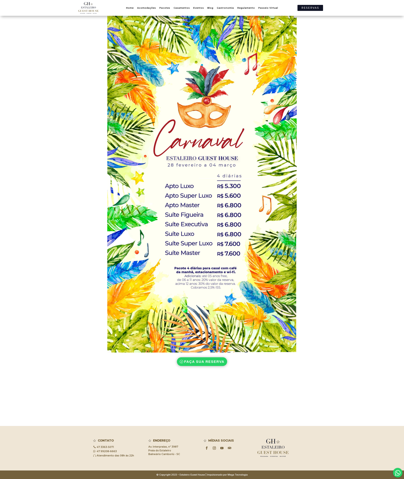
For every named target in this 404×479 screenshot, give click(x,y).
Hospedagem (393, 469)
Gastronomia (225, 7)
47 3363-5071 (105, 447)
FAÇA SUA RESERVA (204, 362)
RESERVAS (310, 7)
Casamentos (182, 7)
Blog (210, 7)
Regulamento (246, 7)
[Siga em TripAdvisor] (229, 448)
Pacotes (164, 7)
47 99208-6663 (107, 451)
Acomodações (146, 7)
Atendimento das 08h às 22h (115, 455)
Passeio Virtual (268, 7)
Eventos (198, 7)
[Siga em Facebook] (207, 448)
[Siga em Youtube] (222, 448)
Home (130, 7)
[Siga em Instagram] (214, 448)
